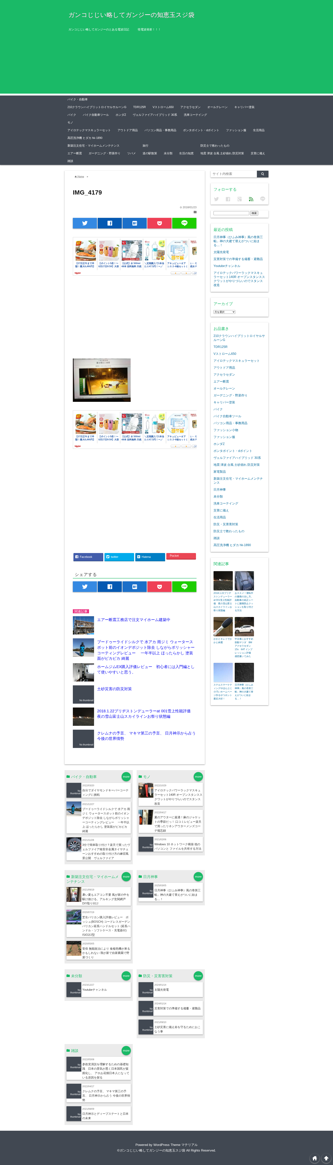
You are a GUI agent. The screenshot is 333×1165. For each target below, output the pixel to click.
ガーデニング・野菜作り (104, 153)
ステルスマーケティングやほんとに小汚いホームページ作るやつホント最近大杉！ (223, 691)
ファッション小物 (226, 430)
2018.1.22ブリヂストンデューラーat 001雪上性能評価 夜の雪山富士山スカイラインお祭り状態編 (223, 602)
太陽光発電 (161, 989)
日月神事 (220, 489)
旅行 (145, 145)
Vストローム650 (163, 107)
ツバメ (131, 153)
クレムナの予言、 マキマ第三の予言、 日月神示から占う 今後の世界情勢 (106, 1095)
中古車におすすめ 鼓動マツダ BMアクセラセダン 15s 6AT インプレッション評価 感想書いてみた (244, 648)
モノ (70, 122)
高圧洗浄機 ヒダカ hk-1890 (84, 137)
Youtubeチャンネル (94, 989)
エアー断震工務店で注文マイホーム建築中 (133, 620)
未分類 (168, 153)
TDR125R (139, 107)
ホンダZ (121, 114)
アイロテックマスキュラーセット (89, 130)
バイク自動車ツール (96, 114)
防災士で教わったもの (214, 145)
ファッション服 (236, 130)
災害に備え (258, 153)
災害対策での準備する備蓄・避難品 (177, 1008)
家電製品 (220, 471)
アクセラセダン (190, 107)
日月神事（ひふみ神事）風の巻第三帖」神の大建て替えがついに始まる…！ (177, 895)
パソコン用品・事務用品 (160, 130)
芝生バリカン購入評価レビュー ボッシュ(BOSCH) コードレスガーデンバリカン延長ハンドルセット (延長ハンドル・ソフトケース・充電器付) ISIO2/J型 (106, 926)
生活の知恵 (186, 153)
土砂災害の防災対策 (114, 689)
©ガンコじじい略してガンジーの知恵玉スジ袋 (151, 1150)
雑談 (70, 161)
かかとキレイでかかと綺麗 (223, 641)
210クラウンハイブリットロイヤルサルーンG (96, 107)
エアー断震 (74, 153)
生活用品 (259, 130)
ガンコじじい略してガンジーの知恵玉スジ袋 (131, 14)
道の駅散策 (150, 153)
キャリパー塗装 (244, 107)
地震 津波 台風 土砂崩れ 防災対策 (222, 153)
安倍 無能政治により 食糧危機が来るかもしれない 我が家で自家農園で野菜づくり (106, 953)
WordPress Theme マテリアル (175, 1145)
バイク (71, 114)
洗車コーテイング (195, 114)
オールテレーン (217, 107)
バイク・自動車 (77, 99)
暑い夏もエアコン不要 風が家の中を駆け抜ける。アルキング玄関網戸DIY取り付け (105, 899)
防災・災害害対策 (226, 524)
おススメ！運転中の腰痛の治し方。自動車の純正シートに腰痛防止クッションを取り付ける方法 (244, 602)
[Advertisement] (166, 67)
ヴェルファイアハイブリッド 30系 (155, 114)
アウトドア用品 (128, 130)
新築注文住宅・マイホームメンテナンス (93, 145)
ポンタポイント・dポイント (201, 130)
